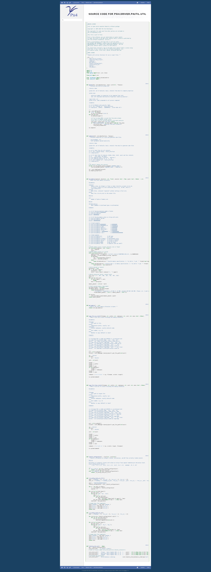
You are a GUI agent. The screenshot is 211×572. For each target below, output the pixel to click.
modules (143, 2)
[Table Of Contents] (137, 3)
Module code (89, 2)
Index (148, 2)
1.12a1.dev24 (76, 2)
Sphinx (125, 570)
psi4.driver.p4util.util (98, 2)
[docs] (147, 83)
